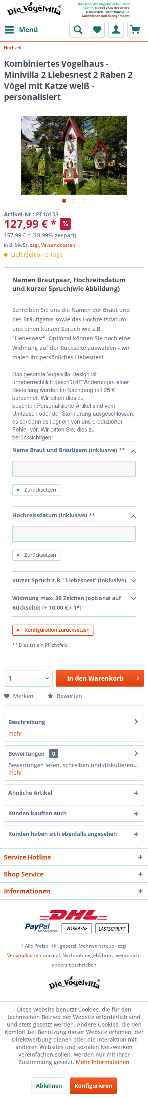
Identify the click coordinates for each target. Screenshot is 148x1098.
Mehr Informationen (102, 1062)
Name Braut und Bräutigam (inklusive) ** (68, 450)
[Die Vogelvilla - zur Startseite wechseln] (34, 13)
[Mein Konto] (116, 30)
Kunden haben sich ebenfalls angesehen (62, 833)
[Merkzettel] (97, 30)
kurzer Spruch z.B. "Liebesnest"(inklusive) (69, 580)
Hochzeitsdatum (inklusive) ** (53, 515)
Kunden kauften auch (37, 813)
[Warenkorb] (135, 30)
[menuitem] (21, 30)
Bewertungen (26, 753)
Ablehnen (49, 1085)
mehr (15, 733)
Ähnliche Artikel (30, 792)
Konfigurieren (93, 1085)
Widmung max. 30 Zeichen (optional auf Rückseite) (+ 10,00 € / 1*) (66, 602)
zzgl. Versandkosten (52, 245)
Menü (28, 29)
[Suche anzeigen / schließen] (77, 30)
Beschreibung (26, 722)
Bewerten (68, 696)
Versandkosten (24, 955)
